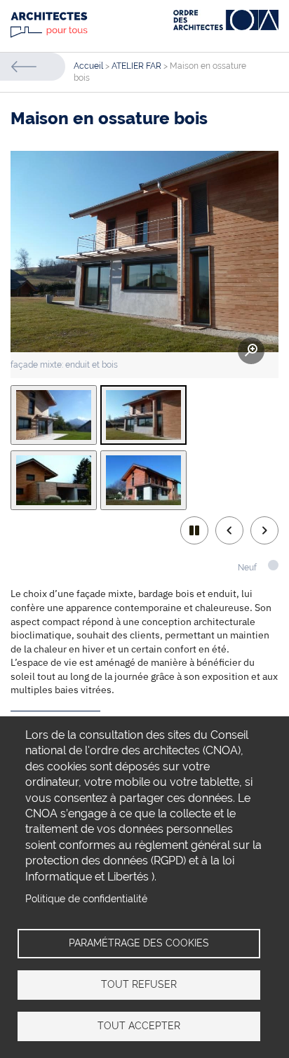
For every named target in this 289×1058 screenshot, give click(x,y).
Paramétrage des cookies (139, 943)
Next (264, 530)
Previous (229, 530)
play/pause (194, 530)
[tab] (54, 415)
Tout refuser (139, 984)
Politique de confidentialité (86, 898)
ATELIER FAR (136, 66)
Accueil (88, 66)
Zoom (251, 350)
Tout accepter (139, 1025)
